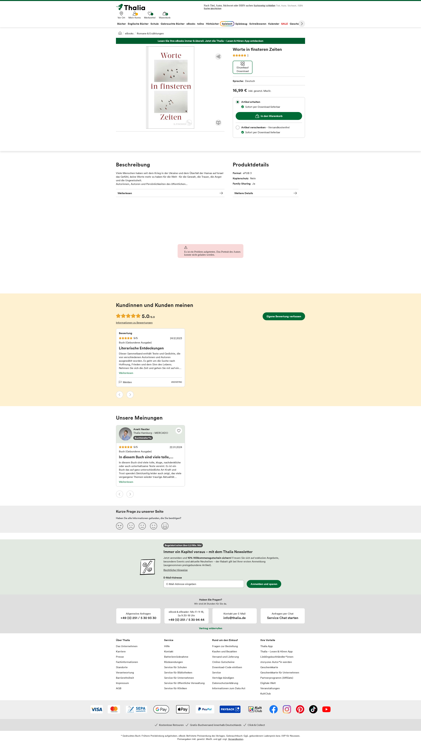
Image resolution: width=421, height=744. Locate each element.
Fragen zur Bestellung (225, 646)
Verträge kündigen (223, 677)
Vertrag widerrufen (210, 628)
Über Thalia (123, 640)
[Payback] (230, 709)
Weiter (301, 23)
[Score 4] (153, 526)
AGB (118, 688)
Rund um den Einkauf (225, 640)
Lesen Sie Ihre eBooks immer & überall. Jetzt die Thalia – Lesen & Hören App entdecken (210, 41)
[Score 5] (165, 526)
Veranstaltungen (270, 688)
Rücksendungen (173, 662)
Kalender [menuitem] (273, 23)
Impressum (122, 683)
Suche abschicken (212, 8)
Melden (127, 382)
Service (168, 640)
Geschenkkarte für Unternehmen (279, 672)
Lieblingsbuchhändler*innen (276, 656)
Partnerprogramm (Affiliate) (276, 677)
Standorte (122, 667)
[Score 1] (119, 526)
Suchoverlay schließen (264, 5)
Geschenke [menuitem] (296, 23)
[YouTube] (326, 709)
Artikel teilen (218, 56)
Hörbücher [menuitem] (212, 23)
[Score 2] (131, 526)
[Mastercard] (114, 709)
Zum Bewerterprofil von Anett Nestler (150, 434)
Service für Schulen (175, 667)
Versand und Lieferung (225, 656)
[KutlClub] (255, 709)
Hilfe (167, 646)
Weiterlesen (125, 193)
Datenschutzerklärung (225, 683)
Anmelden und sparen (264, 584)
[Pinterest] (300, 709)
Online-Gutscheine (223, 662)
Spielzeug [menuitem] (241, 23)
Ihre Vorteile (267, 640)
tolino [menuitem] (200, 23)
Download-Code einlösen (227, 667)
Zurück (119, 394)
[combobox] (238, 102)
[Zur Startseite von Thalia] (132, 7)
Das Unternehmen (126, 646)
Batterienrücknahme (176, 656)
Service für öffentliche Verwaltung (184, 683)
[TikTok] (313, 709)
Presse (120, 656)
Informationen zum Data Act (228, 688)
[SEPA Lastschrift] (136, 709)
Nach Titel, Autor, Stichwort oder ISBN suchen (228, 5)
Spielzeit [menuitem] (227, 23)
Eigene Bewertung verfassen (284, 316)
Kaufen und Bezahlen (224, 651)
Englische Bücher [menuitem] (138, 23)
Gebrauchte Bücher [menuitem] (173, 23)
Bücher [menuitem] (121, 23)
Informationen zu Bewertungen (134, 322)
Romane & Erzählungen (150, 33)
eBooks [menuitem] (190, 23)
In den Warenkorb (272, 116)
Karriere (121, 651)
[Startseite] (120, 33)
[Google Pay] (161, 709)
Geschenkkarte (269, 667)
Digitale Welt (268, 683)
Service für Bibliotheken (178, 672)
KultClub (265, 693)
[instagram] (287, 709)
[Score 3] (142, 526)
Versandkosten (235, 739)
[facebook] (273, 709)
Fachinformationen (127, 662)
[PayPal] (205, 709)
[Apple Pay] (182, 709)
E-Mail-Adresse (172, 577)
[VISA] (96, 709)
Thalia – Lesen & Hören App (276, 651)
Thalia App (266, 646)
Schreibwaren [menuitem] (257, 23)
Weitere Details (243, 193)
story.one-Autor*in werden (276, 662)
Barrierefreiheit (125, 677)
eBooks (129, 33)
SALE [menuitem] (284, 23)
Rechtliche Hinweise (175, 570)
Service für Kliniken (175, 688)
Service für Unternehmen (179, 677)
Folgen (178, 430)
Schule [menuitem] (154, 23)
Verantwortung (125, 672)
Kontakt (168, 651)
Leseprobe (218, 122)
